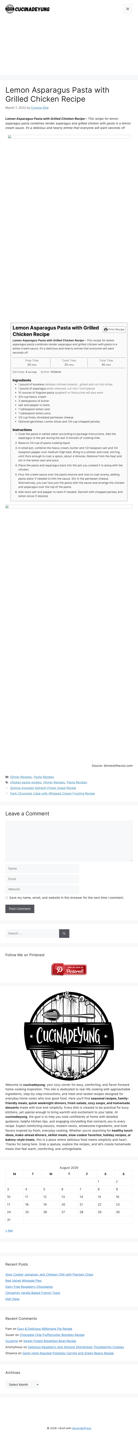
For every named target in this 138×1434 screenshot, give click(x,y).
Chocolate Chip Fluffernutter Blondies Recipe (52, 1335)
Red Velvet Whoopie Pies (23, 1280)
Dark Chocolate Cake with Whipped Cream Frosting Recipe (52, 793)
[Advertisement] (69, 49)
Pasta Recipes (44, 777)
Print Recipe (116, 329)
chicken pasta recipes (26, 782)
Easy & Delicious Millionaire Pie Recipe (44, 1329)
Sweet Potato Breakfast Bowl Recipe (49, 1341)
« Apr (9, 1230)
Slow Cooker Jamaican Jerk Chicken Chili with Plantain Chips (49, 1274)
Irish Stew (12, 1299)
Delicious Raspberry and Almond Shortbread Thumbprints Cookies (76, 1347)
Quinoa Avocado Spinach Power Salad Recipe (43, 788)
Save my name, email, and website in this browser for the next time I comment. (66, 897)
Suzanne (11, 1341)
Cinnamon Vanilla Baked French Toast (32, 1293)
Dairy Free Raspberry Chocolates (29, 1287)
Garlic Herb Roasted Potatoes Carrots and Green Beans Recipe (68, 1353)
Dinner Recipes (21, 777)
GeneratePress (81, 1428)
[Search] (64, 933)
